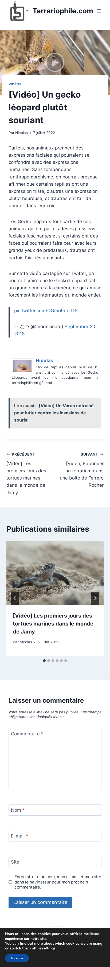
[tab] (44, 660)
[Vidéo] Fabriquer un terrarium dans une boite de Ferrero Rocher (82, 470)
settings (49, 948)
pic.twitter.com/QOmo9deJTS (46, 310)
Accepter (16, 958)
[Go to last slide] (15, 598)
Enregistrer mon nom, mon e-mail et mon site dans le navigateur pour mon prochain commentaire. (57, 882)
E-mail (19, 836)
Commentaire (27, 733)
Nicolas (21, 133)
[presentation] (55, 573)
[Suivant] (95, 598)
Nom (18, 810)
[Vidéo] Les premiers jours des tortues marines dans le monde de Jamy (26, 473)
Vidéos (15, 84)
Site (15, 861)
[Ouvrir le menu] (99, 11)
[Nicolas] (24, 365)
